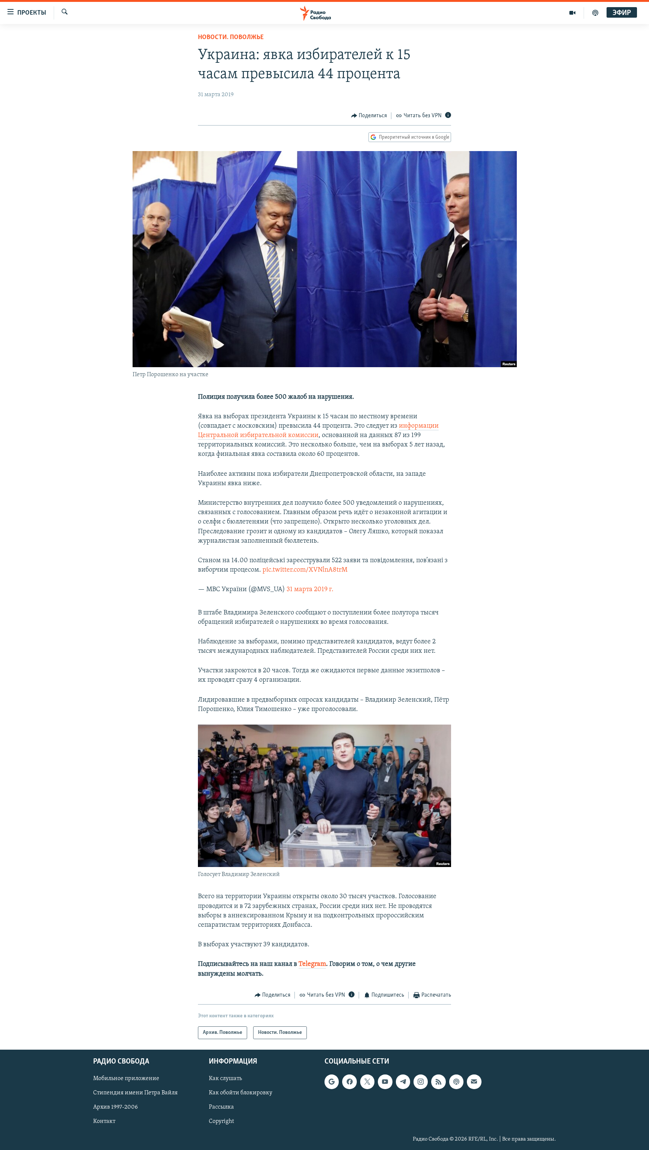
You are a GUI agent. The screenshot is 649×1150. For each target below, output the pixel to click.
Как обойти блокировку (240, 1093)
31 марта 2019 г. (310, 589)
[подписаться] (474, 1082)
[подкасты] (595, 12)
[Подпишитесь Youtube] (385, 1082)
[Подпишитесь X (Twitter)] (367, 1082)
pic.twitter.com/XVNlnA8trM (305, 570)
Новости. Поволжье (231, 37)
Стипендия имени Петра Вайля (135, 1093)
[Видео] (572, 12)
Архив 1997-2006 (115, 1108)
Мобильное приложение (126, 1079)
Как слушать (225, 1079)
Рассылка (221, 1108)
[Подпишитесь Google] (331, 1082)
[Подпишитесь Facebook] (349, 1082)
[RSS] (438, 1082)
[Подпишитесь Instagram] (421, 1082)
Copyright (221, 1122)
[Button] (369, 116)
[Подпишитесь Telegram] (403, 1082)
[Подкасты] (456, 1082)
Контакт (104, 1122)
